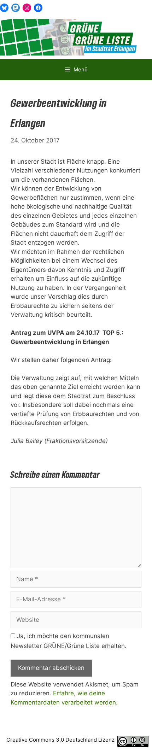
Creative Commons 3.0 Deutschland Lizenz (60, 739)
